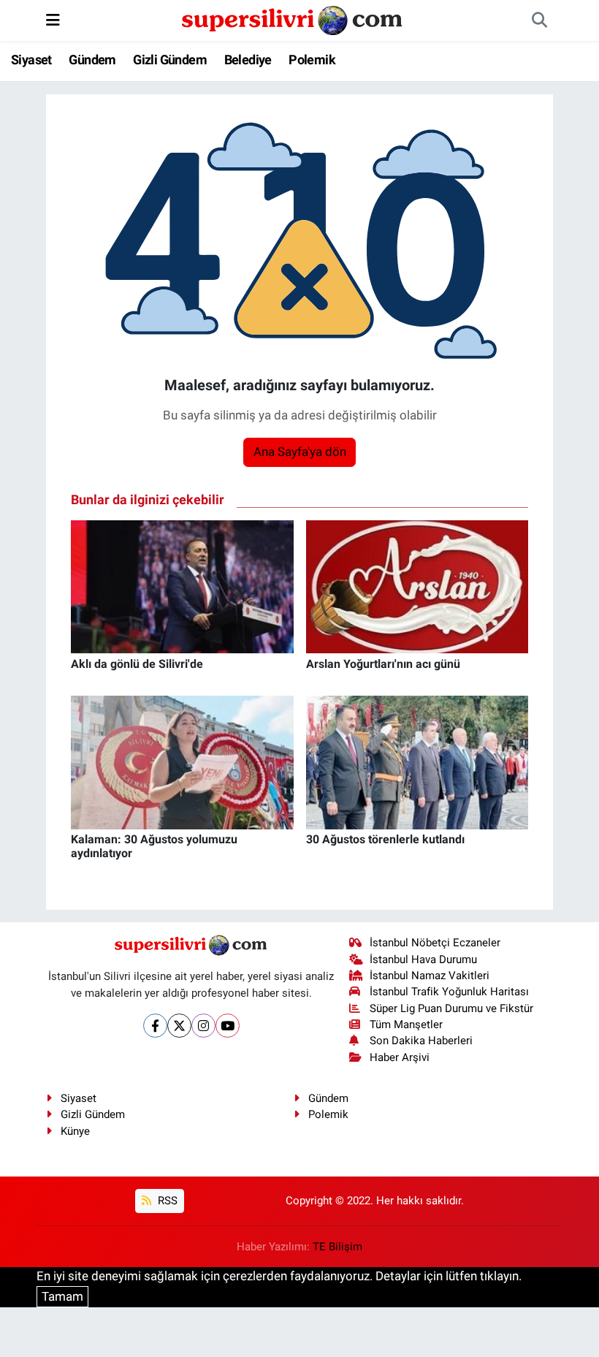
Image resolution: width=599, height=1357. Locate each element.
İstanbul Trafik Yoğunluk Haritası (449, 991)
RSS (166, 1200)
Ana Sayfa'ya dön (299, 451)
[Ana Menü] (53, 19)
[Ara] (539, 20)
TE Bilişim (337, 1246)
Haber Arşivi (400, 1057)
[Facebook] (155, 1026)
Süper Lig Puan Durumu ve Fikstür (451, 1008)
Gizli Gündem (170, 59)
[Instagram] (203, 1026)
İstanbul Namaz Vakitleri (429, 975)
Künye (75, 1131)
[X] (179, 1026)
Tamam (62, 1296)
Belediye (248, 59)
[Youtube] (227, 1026)
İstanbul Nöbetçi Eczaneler (435, 942)
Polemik (312, 59)
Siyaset (31, 59)
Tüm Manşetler (406, 1024)
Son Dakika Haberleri (421, 1040)
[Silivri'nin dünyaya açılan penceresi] (293, 19)
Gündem (92, 59)
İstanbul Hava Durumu (423, 959)
